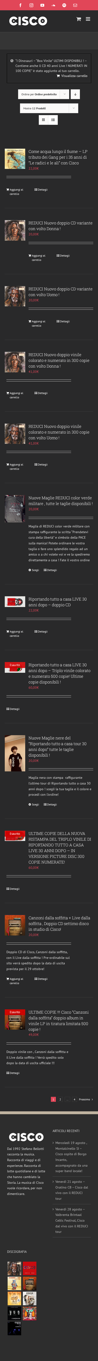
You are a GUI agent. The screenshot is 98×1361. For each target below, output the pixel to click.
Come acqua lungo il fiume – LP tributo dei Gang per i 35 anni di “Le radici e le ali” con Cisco (58, 157)
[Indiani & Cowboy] (29, 1298)
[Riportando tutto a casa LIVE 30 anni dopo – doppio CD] (15, 601)
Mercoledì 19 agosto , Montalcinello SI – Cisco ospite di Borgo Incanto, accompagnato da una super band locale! (71, 1157)
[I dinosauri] (14, 1313)
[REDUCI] (14, 1268)
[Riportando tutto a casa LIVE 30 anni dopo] (29, 1268)
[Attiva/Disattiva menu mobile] (88, 18)
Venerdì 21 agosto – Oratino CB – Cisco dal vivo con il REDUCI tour (71, 1190)
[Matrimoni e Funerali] (29, 1313)
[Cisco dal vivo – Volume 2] (14, 1328)
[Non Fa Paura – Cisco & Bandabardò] (14, 1283)
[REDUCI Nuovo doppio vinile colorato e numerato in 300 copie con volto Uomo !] (15, 434)
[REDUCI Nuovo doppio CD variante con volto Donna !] (15, 230)
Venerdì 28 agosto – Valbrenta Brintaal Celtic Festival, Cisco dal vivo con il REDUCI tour (71, 1220)
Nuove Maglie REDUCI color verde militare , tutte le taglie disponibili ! (61, 500)
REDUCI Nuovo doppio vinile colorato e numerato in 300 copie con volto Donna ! (59, 360)
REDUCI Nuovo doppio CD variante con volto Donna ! (61, 225)
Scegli (35, 570)
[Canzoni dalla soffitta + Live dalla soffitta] (29, 1283)
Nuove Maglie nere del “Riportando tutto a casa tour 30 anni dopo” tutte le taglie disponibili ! (58, 746)
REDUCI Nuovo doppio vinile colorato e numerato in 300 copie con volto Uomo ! (59, 432)
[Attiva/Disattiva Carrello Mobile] (78, 18)
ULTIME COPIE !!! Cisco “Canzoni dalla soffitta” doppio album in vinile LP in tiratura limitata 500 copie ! (59, 1020)
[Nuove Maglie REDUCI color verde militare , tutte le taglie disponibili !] (15, 508)
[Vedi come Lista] (53, 120)
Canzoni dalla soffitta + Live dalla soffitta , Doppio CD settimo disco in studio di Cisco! (59, 923)
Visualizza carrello (74, 76)
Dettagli (43, 189)
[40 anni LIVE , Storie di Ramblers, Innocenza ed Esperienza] (14, 1298)
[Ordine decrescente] (75, 94)
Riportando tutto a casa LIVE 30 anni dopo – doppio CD (58, 601)
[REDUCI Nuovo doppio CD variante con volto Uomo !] (15, 296)
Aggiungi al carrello (16, 192)
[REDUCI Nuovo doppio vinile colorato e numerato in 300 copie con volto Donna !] (15, 362)
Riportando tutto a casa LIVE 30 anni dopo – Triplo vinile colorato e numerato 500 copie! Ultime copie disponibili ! (59, 673)
